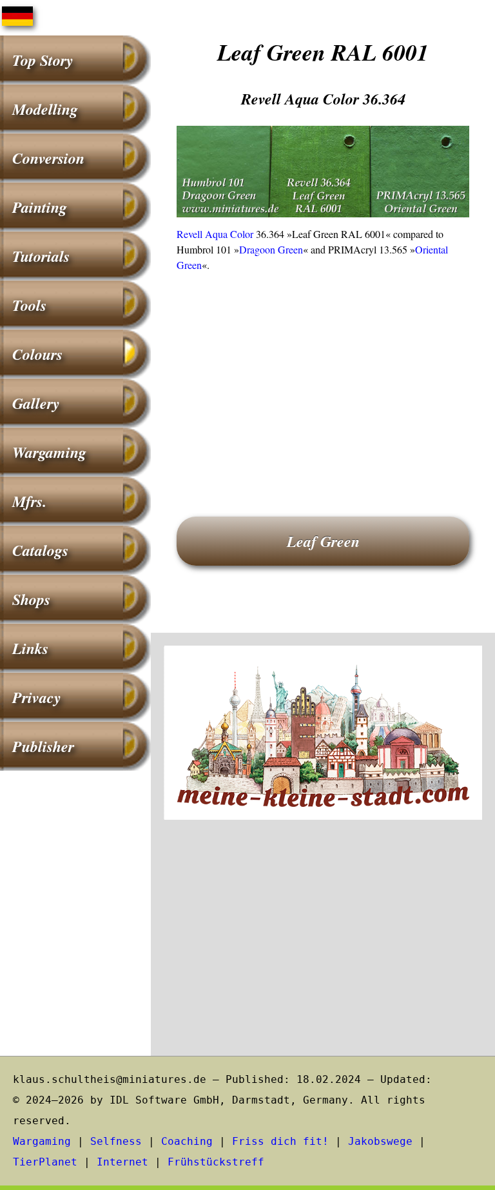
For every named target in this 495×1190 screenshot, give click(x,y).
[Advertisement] (323, 376)
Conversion (48, 158)
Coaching (187, 1141)
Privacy (36, 697)
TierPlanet (45, 1162)
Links (30, 648)
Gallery (36, 403)
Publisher (43, 746)
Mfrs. (29, 501)
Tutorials (41, 256)
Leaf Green (323, 541)
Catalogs (40, 550)
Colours (37, 354)
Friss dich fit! (280, 1141)
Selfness (116, 1141)
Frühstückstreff (216, 1162)
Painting (39, 207)
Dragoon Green (271, 249)
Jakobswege (380, 1141)
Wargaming (49, 452)
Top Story (42, 60)
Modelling (45, 109)
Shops (31, 599)
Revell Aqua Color (215, 234)
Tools (29, 305)
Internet (122, 1162)
